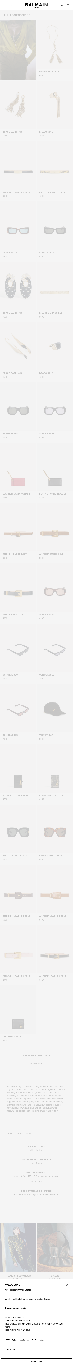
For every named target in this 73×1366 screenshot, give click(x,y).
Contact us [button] (10, 1349)
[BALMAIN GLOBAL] (36, 5)
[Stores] (62, 5)
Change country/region (16, 1308)
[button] (11, 5)
